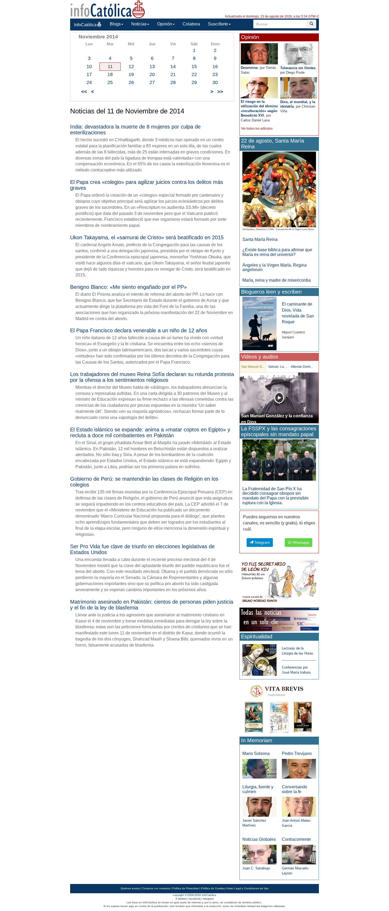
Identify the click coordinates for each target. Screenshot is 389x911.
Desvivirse (249, 68)
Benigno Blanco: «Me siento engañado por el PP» (128, 287)
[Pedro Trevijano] (299, 768)
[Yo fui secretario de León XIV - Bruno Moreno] (279, 582)
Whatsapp (300, 542)
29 (194, 82)
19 (131, 74)
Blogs (115, 24)
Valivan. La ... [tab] (277, 367)
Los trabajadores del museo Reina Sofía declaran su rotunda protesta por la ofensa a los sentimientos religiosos (152, 377)
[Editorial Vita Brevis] (279, 707)
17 (89, 74)
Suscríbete (218, 24)
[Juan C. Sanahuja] (259, 854)
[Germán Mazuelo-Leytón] (299, 854)
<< (84, 91)
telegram (208, 898)
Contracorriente (296, 839)
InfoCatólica (85, 25)
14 (173, 66)
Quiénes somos (130, 888)
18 (110, 74)
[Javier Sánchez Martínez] (259, 806)
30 (215, 82)
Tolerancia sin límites (297, 68)
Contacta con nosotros (156, 888)
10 (89, 66)
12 (131, 66)
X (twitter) (181, 898)
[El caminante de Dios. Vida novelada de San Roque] (259, 323)
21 (173, 74)
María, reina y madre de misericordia (276, 280)
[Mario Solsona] (259, 768)
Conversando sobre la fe (294, 789)
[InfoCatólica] (107, 9)
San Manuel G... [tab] (252, 367)
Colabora (191, 24)
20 (152, 74)
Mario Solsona (256, 753)
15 (194, 66)
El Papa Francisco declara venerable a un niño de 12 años (138, 330)
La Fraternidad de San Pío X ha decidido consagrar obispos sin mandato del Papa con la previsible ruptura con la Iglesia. (275, 496)
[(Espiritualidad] (259, 658)
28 (173, 82)
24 (89, 82)
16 (215, 66)
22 (194, 74)
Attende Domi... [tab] (302, 367)
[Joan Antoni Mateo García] (299, 806)
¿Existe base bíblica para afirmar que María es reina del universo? (277, 252)
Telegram (261, 542)
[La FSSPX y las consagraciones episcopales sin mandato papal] (279, 460)
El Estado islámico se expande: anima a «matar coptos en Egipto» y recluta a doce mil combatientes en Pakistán (150, 432)
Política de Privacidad (185, 888)
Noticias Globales (259, 839)
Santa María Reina (260, 239)
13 (152, 66)
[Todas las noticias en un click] (279, 619)
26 (131, 82)
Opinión (164, 24)
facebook (195, 898)
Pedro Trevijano (297, 753)
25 (110, 82)
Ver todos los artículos (257, 128)
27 (152, 82)
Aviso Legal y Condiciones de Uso (248, 888)
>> (220, 91)
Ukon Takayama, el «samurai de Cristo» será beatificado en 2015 (147, 237)
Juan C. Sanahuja (256, 868)
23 (215, 74)
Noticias (139, 24)
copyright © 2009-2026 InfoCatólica (194, 895)
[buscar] (311, 24)
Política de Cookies (213, 888)
